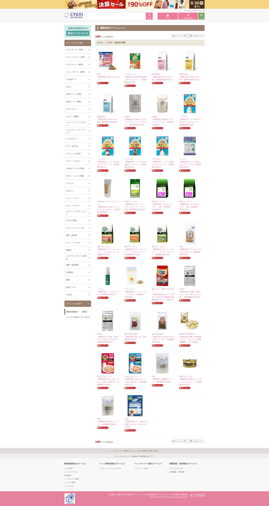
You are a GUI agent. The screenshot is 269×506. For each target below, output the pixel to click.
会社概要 (112, 494)
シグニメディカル (176, 468)
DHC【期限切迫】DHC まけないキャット (108, 77)
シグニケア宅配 (73, 479)
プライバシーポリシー (122, 456)
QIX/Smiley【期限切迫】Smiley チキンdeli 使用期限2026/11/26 (189, 77)
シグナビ (70, 486)
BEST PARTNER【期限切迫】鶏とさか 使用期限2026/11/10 (135, 336)
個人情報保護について (154, 494)
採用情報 (129, 494)
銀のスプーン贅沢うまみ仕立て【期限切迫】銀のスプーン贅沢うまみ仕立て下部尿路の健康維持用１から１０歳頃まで (163, 294)
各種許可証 (120, 494)
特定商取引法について (147, 456)
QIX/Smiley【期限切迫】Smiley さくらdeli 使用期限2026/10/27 (162, 77)
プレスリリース (139, 494)
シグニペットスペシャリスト (110, 468)
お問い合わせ (153, 451)
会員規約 (134, 456)
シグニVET (68, 468)
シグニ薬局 (71, 482)
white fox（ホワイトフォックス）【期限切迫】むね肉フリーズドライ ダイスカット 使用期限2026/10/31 (108, 207)
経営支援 (67, 475)
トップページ (116, 451)
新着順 (109, 43)
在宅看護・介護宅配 (177, 472)
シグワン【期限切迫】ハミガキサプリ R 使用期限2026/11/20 (109, 291)
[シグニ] (197, 496)
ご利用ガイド (128, 451)
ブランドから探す (74, 304)
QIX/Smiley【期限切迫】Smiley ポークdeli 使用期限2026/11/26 (107, 119)
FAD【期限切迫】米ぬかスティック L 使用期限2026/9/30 (108, 421)
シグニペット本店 (141, 468)
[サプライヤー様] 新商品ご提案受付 (175, 494)
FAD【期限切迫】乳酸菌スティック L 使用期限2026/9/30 (163, 379)
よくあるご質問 (140, 451)
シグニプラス (72, 472)
